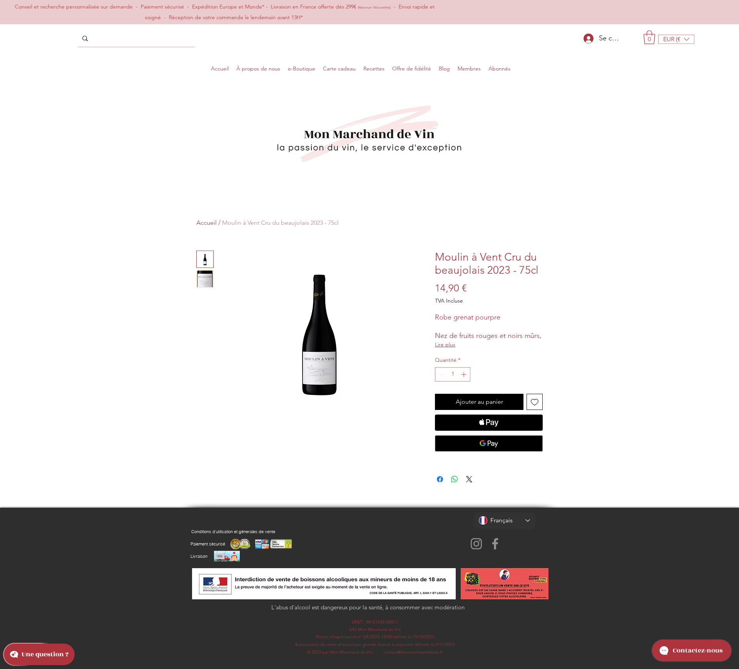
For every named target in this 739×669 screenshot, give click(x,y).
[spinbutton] (453, 374)
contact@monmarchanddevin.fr (413, 652)
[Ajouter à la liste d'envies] (535, 402)
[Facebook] (495, 543)
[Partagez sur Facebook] (440, 479)
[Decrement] (441, 374)
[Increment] (464, 374)
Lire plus (445, 344)
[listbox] (676, 39)
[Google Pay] (489, 443)
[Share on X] (469, 479)
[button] (649, 37)
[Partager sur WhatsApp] (454, 479)
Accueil (206, 222)
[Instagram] (476, 543)
